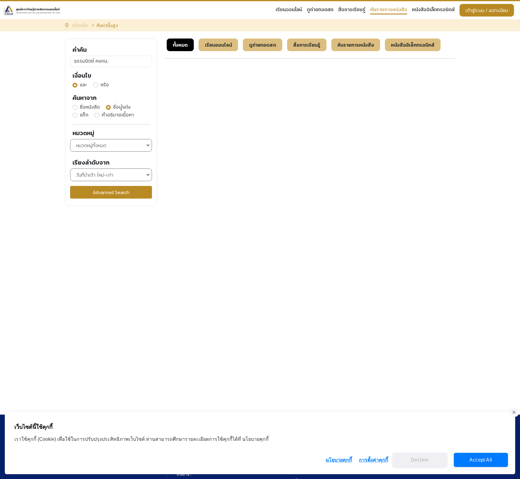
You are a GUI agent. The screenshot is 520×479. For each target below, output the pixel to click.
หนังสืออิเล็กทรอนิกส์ (433, 10)
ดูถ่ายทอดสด (320, 10)
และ (83, 85)
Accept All (480, 459)
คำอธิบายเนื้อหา (118, 115)
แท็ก (84, 115)
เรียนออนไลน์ (289, 10)
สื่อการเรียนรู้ (351, 10)
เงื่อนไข (82, 75)
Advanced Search (111, 192)
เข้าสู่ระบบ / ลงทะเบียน (487, 10)
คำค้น (80, 49)
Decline (420, 459)
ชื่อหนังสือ (90, 107)
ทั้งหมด (180, 44)
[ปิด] (513, 412)
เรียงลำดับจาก (91, 162)
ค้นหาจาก (85, 97)
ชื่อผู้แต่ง (122, 107)
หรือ (105, 85)
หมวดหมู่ (83, 133)
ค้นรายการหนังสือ (388, 10)
